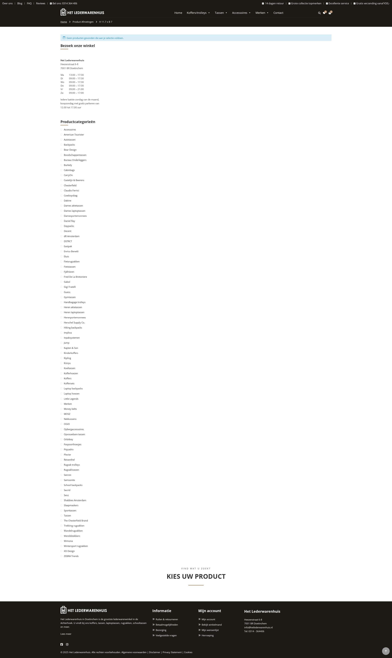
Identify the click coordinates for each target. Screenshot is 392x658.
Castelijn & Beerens (74, 180)
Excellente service (339, 3)
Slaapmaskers (71, 505)
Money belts (70, 408)
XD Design (69, 551)
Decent (67, 230)
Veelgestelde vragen (166, 635)
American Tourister (74, 134)
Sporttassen (70, 510)
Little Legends (71, 398)
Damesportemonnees (75, 215)
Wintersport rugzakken (76, 545)
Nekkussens (70, 418)
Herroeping (208, 635)
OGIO (67, 424)
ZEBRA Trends (71, 556)
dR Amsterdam (71, 236)
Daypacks (69, 225)
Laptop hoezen (71, 393)
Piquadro (69, 449)
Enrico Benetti (71, 251)
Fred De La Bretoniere (75, 276)
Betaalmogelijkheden (167, 624)
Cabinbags (69, 170)
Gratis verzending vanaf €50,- (373, 3)
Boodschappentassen (75, 154)
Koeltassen (69, 368)
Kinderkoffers (71, 352)
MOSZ (67, 413)
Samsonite (69, 480)
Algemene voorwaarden (134, 652)
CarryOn (68, 175)
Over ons (7, 3)
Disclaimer (154, 652)
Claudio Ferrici (71, 190)
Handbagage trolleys (74, 302)
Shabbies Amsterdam (75, 500)
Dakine (67, 200)
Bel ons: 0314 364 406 (65, 3)
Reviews (40, 3)
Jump (66, 342)
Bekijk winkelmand (212, 624)
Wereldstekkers (72, 535)
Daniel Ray (69, 220)
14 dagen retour (274, 3)
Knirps (67, 363)
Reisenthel (69, 459)
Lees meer (65, 633)
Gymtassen (70, 297)
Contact (278, 13)
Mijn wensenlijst (210, 630)
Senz (66, 495)
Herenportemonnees (75, 317)
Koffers (67, 378)
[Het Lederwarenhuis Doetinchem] (82, 11)
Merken (260, 13)
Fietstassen (69, 266)
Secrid (67, 490)
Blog (19, 3)
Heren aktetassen (73, 307)
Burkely (68, 165)
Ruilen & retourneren (167, 619)
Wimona (68, 540)
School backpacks (73, 485)
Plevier (67, 454)
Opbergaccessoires (74, 429)
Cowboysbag (70, 195)
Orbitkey (68, 439)
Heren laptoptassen (74, 312)
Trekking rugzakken (74, 525)
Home (178, 13)
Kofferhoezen (71, 373)
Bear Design (70, 149)
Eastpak (68, 246)
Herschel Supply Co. (74, 322)
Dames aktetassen (73, 205)
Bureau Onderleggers (75, 159)
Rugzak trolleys (72, 464)
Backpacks (69, 144)
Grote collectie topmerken (306, 3)
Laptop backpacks (73, 388)
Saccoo (67, 474)
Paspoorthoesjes (72, 444)
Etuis (66, 256)
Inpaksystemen (72, 337)
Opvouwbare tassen (74, 434)
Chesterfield (70, 185)
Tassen (219, 13)
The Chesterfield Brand (76, 520)
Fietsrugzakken (72, 261)
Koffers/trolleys (197, 13)
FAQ (29, 3)
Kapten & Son (71, 347)
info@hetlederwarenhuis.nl (258, 627)
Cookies (188, 652)
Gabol (67, 281)
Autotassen (69, 139)
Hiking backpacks (73, 327)
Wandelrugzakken (73, 530)
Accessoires (239, 13)
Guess (67, 292)
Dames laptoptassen (74, 210)
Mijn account (208, 619)
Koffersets (69, 383)
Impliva (68, 332)
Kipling (67, 358)
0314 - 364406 (256, 631)
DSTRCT (68, 241)
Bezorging (161, 630)
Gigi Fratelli (70, 286)
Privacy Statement (172, 652)
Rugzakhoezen (71, 469)
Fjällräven (69, 271)
